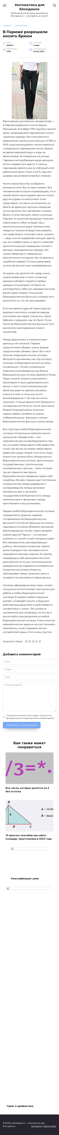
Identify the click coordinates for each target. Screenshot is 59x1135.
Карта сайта (49, 1126)
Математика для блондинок (29, 7)
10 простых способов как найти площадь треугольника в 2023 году (29, 837)
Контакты (36, 1126)
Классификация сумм (25, 878)
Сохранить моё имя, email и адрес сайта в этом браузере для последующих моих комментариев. (30, 716)
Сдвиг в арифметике (20, 1106)
